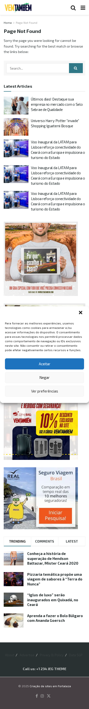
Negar (44, 377)
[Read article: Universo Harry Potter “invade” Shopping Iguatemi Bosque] (16, 127)
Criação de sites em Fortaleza (50, 686)
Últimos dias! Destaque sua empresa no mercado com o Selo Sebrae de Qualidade (57, 104)
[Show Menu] (83, 7)
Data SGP (76, 655)
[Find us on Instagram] (42, 696)
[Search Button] (73, 7)
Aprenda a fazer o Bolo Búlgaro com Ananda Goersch (55, 618)
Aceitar (44, 364)
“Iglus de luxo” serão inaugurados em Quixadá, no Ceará (52, 600)
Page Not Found (26, 22)
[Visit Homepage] (18, 7)
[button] (81, 313)
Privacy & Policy (52, 655)
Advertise (27, 655)
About (9, 655)
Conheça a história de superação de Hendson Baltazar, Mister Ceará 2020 (52, 558)
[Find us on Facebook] (37, 696)
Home (8, 22)
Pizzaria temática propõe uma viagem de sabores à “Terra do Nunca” (54, 579)
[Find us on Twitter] (49, 696)
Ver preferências (44, 391)
